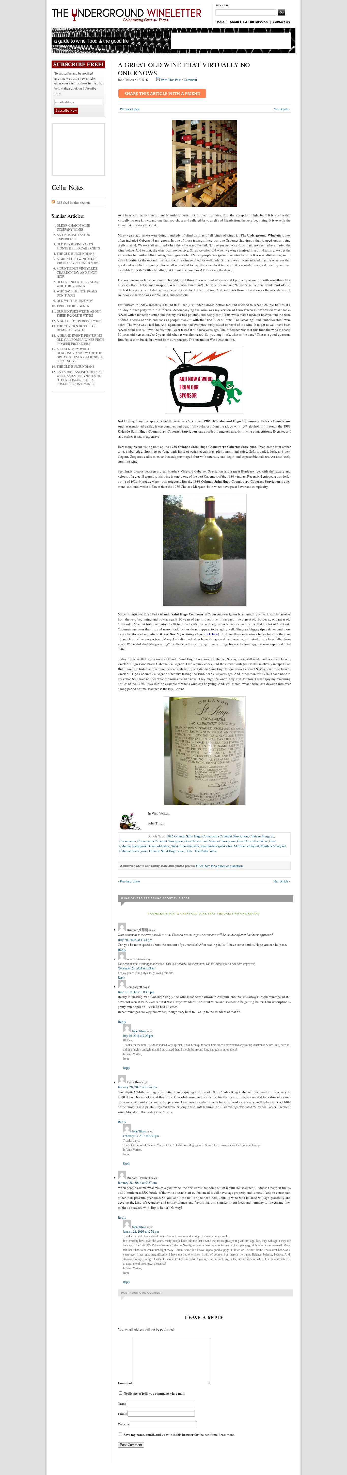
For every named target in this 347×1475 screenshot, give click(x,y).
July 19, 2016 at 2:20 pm (138, 1036)
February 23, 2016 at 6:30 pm (141, 1136)
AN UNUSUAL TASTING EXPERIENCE (74, 236)
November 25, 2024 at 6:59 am (136, 968)
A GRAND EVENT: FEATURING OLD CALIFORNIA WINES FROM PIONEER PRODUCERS (80, 339)
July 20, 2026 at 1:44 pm (135, 939)
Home (220, 22)
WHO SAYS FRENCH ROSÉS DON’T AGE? (77, 293)
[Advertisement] (230, 40)
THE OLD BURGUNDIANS (75, 253)
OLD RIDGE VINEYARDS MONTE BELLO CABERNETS (78, 246)
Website (123, 1424)
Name (122, 1403)
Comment (190, 79)
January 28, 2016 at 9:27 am (137, 1182)
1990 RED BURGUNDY (73, 306)
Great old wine (159, 846)
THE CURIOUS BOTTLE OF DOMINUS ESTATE (76, 328)
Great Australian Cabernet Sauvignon (210, 841)
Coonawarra (127, 841)
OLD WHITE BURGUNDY (75, 300)
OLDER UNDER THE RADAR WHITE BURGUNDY (78, 283)
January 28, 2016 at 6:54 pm (137, 1087)
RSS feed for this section (73, 202)
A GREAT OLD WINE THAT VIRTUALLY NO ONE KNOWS (78, 261)
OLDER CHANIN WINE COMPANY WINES (73, 227)
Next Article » (282, 109)
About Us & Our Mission (249, 22)
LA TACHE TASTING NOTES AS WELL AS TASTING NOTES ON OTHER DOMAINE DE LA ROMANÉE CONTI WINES (79, 378)
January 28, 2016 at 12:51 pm (141, 1231)
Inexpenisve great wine (216, 846)
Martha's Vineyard (246, 846)
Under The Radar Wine (201, 851)
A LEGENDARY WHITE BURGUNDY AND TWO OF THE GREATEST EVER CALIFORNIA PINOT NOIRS (80, 355)
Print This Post (171, 79)
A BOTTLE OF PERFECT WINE (79, 320)
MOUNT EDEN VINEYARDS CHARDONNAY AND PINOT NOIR (77, 272)
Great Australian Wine (252, 841)
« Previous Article (129, 109)
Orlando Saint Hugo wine (166, 851)
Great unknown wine (185, 846)
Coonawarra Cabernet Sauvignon (160, 841)
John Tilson (139, 1031)
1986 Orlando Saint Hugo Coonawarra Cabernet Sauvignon (207, 836)
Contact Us (281, 22)
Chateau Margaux (261, 836)
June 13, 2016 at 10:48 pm (136, 992)
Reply (122, 949)
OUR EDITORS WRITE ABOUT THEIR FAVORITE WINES (79, 313)
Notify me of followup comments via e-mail (154, 1393)
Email (122, 1413)
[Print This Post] (158, 79)
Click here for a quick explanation (219, 865)
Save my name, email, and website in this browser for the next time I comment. (179, 1434)
